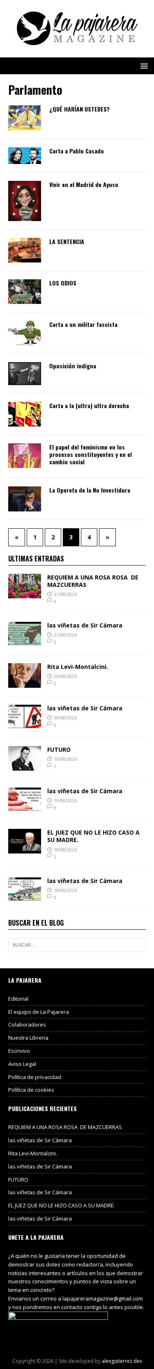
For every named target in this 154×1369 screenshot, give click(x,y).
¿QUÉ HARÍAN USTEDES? (79, 109)
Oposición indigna (72, 365)
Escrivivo (19, 1050)
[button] (142, 65)
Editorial (18, 998)
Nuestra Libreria (28, 1037)
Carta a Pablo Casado (76, 150)
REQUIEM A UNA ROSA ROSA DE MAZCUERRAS (92, 581)
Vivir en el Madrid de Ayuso (83, 184)
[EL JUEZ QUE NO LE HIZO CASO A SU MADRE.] (24, 849)
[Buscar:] (77, 945)
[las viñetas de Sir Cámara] (24, 642)
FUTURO (59, 749)
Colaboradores (27, 1024)
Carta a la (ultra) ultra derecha (89, 405)
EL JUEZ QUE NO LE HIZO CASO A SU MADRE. (93, 836)
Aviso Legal (22, 1064)
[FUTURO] (24, 766)
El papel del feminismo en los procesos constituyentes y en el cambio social (90, 454)
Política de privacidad (34, 1077)
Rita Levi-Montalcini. (77, 667)
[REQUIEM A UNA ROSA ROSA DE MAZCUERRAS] (24, 593)
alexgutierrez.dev (122, 1361)
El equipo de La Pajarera (38, 1011)
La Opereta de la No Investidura (89, 490)
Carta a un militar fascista (83, 324)
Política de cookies (31, 1089)
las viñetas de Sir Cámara (84, 625)
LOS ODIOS (62, 282)
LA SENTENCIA (66, 241)
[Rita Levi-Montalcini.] (24, 683)
